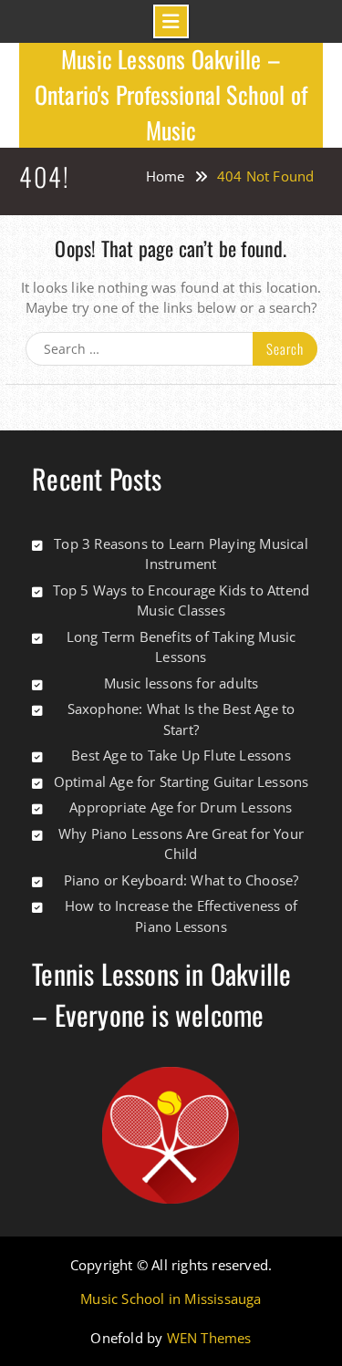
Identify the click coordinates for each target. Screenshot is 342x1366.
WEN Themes (209, 1338)
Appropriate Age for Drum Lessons (180, 807)
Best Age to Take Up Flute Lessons (181, 755)
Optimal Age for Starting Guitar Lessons (181, 781)
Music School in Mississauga (170, 1299)
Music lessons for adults (181, 683)
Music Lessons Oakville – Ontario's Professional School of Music (171, 94)
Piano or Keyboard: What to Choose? (181, 880)
